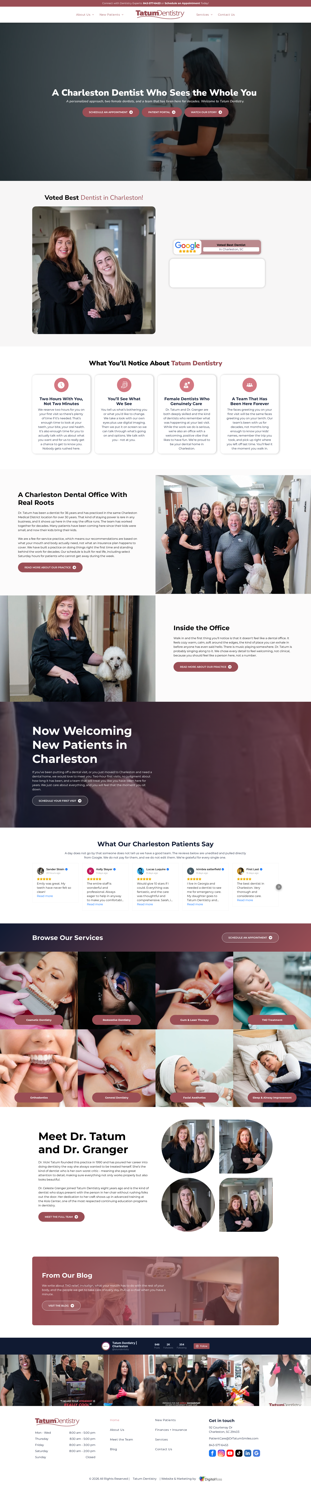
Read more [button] (45, 896)
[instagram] (221, 1454)
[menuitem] (85, 15)
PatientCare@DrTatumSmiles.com (233, 1438)
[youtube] (230, 1454)
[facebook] (212, 1454)
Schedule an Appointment (182, 3)
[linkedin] (247, 1454)
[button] (32, 887)
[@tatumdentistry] (105, 1346)
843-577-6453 (152, 3)
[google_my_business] (256, 1454)
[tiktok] (238, 1454)
